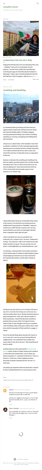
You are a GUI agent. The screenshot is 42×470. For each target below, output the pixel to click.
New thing (15, 380)
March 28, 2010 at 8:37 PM (27, 408)
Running (21, 380)
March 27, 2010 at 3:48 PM (22, 390)
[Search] (38, 3)
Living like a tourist (10, 7)
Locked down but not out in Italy (17, 60)
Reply (10, 404)
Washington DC (28, 380)
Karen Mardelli (14, 408)
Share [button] (4, 79)
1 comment (11, 79)
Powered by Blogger (22, 459)
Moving (9, 380)
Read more (36, 79)
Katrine (11, 390)
